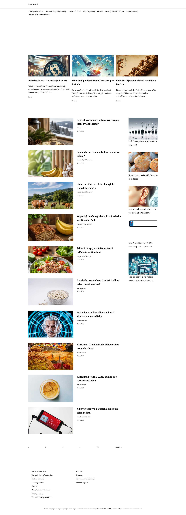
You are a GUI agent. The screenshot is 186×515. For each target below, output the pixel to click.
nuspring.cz (33, 4)
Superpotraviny (132, 11)
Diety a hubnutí (75, 11)
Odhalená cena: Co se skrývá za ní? (47, 80)
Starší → (118, 447)
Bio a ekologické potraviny (56, 11)
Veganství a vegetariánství (39, 14)
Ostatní (100, 11)
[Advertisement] (93, 32)
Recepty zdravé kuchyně (114, 11)
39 (98, 447)
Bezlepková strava (36, 11)
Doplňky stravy (89, 11)
